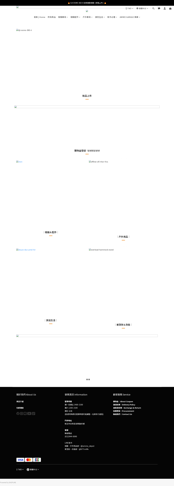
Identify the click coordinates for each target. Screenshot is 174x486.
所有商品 (52, 17)
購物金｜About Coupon (123, 401)
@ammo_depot (87, 446)
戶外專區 (87, 17)
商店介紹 (20, 401)
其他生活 (99, 17)
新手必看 (111, 17)
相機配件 (74, 17)
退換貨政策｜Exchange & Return (127, 408)
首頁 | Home (39, 17)
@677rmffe (84, 449)
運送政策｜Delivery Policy (124, 404)
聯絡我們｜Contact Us (122, 414)
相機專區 (62, 17)
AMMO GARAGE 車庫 (129, 17)
